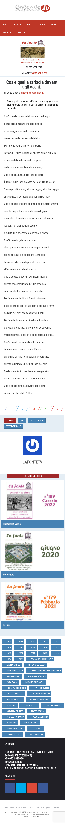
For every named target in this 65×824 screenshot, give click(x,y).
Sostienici (22, 32)
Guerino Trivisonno (40, 699)
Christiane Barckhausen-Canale (46, 670)
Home (5, 24)
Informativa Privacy (16, 808)
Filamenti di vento (12, 524)
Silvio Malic (37, 728)
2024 (58, 653)
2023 (45, 653)
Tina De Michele (14, 734)
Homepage (11, 705)
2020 (9, 653)
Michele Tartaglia (15, 717)
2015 (9, 647)
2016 (21, 647)
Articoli (30, 24)
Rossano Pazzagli (15, 728)
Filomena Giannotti (16, 688)
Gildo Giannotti (14, 699)
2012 (33, 642)
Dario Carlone (13, 676)
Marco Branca (37, 711)
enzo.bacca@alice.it (32, 92)
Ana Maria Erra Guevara (42, 659)
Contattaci (7, 32)
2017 (22, 420)
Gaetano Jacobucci (41, 694)
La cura (6, 625)
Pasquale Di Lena (40, 717)
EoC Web (37, 817)
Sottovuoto (8, 574)
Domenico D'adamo (37, 676)
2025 (9, 659)
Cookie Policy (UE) (40, 808)
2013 (45, 642)
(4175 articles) (39, 73)
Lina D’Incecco (31, 705)
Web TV (42, 24)
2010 (9, 642)
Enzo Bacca (37, 420)
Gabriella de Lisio (15, 694)
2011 (21, 642)
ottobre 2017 (13, 426)
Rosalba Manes (31, 723)
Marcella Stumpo (15, 711)
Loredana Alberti (54, 705)
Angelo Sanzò (13, 665)
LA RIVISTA (17, 24)
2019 (58, 647)
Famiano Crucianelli (35, 682)
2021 (21, 653)
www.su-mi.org (37, 734)
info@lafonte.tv (13, 762)
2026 (21, 659)
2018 (45, 647)
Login (56, 808)
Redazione (11, 723)
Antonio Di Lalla (15, 670)
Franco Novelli (41, 688)
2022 (33, 653)
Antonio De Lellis (37, 665)
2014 (58, 642)
